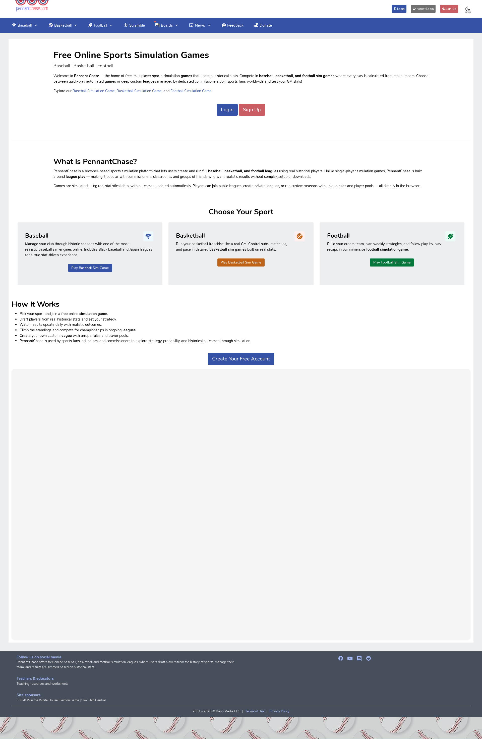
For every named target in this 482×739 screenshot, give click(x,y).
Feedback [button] (235, 25)
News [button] (200, 25)
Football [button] (100, 25)
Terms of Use (254, 711)
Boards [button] (167, 25)
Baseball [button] (25, 25)
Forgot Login (425, 9)
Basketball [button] (63, 25)
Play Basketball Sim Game (241, 262)
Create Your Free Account (241, 358)
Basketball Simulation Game (139, 90)
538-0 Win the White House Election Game (48, 700)
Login (400, 9)
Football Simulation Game (191, 90)
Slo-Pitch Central (93, 700)
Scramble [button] (137, 25)
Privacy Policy (279, 711)
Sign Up (450, 9)
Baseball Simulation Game (94, 90)
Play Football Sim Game (391, 262)
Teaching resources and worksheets (42, 683)
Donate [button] (266, 25)
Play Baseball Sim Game (90, 268)
